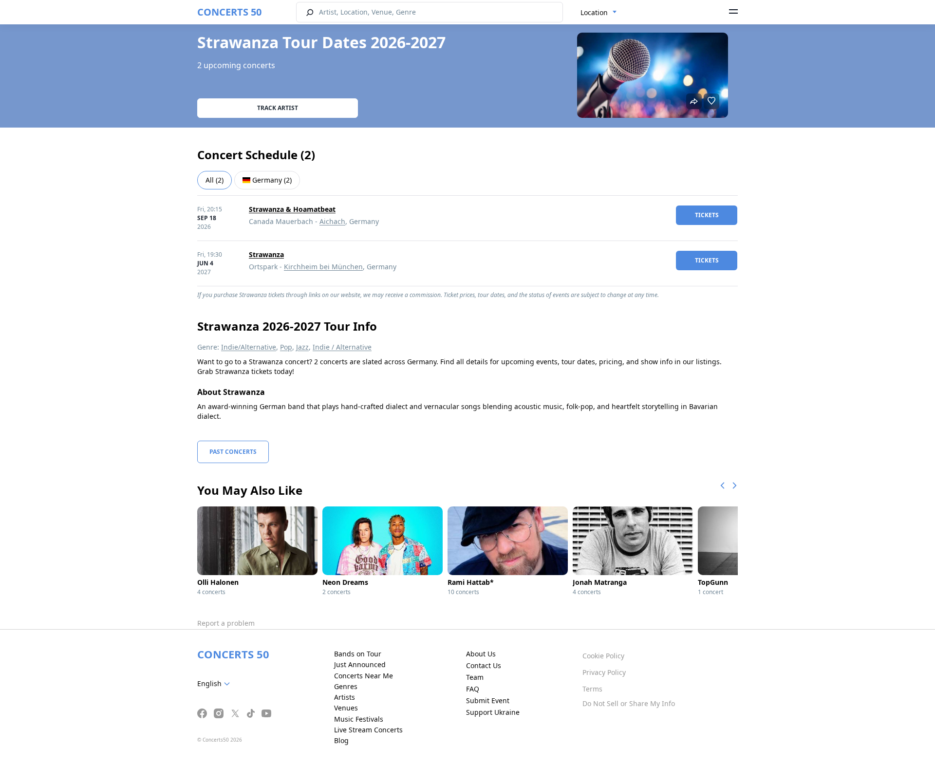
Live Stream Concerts (368, 729)
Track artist (277, 108)
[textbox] (215, 683)
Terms (592, 688)
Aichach (332, 221)
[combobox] (599, 12)
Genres (345, 686)
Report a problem (226, 623)
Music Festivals (358, 719)
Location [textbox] (594, 12)
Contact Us (483, 665)
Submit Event (487, 700)
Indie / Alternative (342, 347)
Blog (341, 740)
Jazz (302, 347)
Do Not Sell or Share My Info (628, 703)
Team (475, 677)
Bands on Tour (357, 653)
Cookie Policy (603, 655)
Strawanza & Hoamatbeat (292, 209)
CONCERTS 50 (229, 12)
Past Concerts (233, 452)
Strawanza (266, 254)
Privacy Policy (604, 672)
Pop (286, 347)
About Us (481, 653)
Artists (344, 697)
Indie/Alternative (248, 347)
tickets (707, 215)
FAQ (472, 688)
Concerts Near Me (363, 675)
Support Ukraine (493, 712)
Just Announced (360, 664)
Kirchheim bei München (323, 266)
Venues (346, 707)
